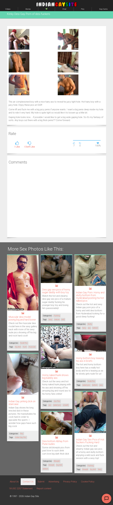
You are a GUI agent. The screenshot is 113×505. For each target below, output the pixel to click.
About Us (14, 481)
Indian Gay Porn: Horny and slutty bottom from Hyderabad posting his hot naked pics (90, 296)
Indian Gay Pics (20, 437)
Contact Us (28, 481)
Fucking (57, 316)
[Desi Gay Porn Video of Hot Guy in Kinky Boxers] (19, 84)
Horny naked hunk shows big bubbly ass (55, 376)
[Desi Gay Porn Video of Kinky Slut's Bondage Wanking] (68, 84)
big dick (18, 347)
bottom (95, 328)
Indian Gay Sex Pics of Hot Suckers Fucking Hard (90, 441)
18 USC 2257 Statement (21, 488)
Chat (64, 9)
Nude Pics (24, 343)
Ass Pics (57, 401)
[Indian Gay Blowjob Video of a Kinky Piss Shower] (68, 62)
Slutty (90, 324)
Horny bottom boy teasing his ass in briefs (90, 359)
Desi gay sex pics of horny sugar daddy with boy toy (56, 291)
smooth (65, 405)
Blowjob (57, 461)
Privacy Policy (70, 481)
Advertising (54, 481)
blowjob (85, 469)
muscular (32, 347)
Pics (82, 9)
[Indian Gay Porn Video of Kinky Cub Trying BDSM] (19, 62)
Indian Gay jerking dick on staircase (22, 403)
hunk (25, 347)
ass (89, 328)
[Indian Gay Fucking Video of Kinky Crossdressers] (68, 39)
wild (62, 320)
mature (56, 320)
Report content (44, 488)
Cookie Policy (87, 481)
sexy (101, 385)
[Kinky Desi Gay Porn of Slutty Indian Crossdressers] (19, 39)
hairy (50, 320)
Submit (41, 481)
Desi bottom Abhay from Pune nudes (55, 442)
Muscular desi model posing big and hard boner (22, 318)
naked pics (57, 405)
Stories (28, 9)
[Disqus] (57, 200)
